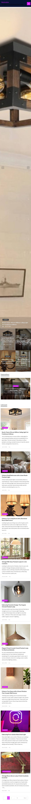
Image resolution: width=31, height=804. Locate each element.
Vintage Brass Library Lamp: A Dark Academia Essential (15, 776)
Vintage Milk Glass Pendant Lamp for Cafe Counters (23, 361)
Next (25, 798)
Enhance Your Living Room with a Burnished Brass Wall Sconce (7, 361)
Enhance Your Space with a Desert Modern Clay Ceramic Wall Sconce (14, 692)
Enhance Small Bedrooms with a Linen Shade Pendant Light (23, 340)
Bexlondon (5, 2)
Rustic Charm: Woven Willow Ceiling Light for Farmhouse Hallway (15, 323)
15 (17, 798)
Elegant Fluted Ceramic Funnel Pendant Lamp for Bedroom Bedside (15, 649)
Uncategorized (6, 771)
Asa (3, 326)
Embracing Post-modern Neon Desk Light (14, 734)
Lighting (5, 319)
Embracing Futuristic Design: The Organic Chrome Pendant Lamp (14, 606)
